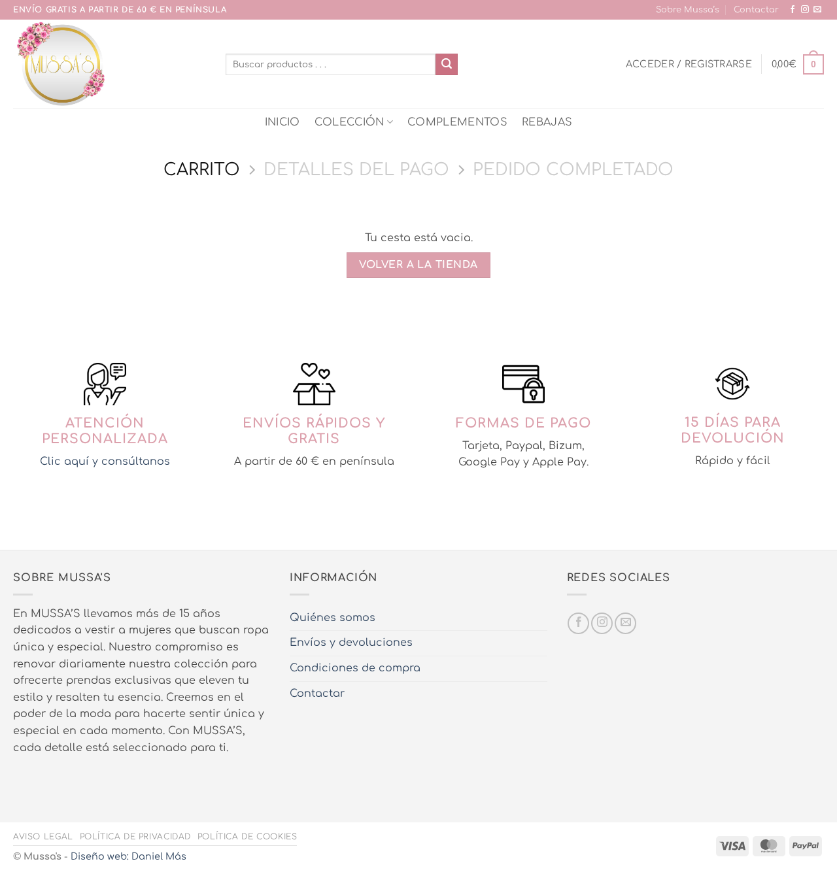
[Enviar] (447, 65)
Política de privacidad (135, 836)
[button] (689, 64)
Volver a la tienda (418, 265)
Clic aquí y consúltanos (105, 461)
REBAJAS (547, 122)
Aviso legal (43, 836)
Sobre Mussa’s (687, 9)
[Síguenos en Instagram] (805, 9)
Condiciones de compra (355, 668)
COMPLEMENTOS (457, 122)
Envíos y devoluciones (351, 642)
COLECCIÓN (349, 122)
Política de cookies (247, 836)
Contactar (756, 9)
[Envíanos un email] (817, 9)
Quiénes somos (332, 618)
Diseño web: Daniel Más (128, 856)
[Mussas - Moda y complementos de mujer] (109, 64)
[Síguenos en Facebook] (792, 9)
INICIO (282, 122)
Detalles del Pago (356, 169)
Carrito (201, 169)
